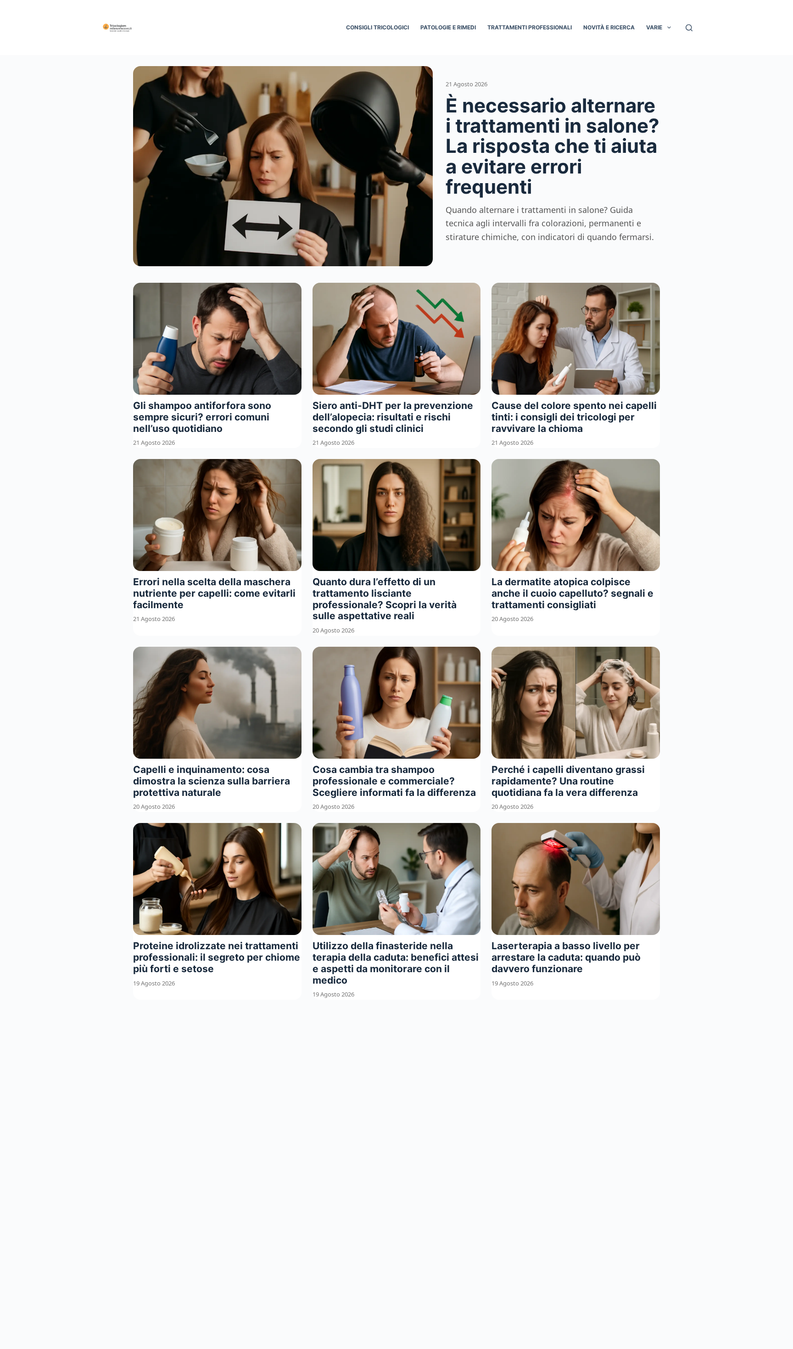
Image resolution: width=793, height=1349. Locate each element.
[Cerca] (689, 27)
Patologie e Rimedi (448, 27)
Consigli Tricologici (377, 27)
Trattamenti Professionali (529, 27)
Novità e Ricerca (609, 27)
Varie (654, 27)
